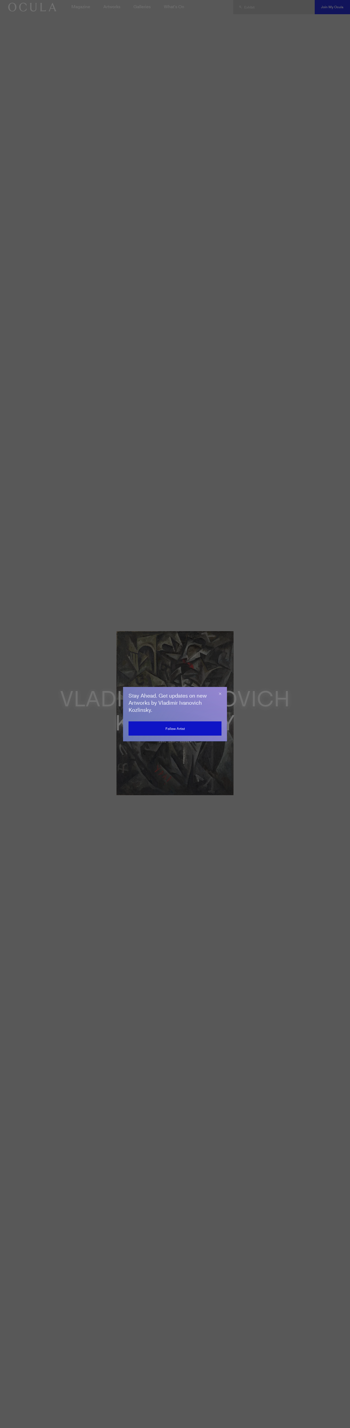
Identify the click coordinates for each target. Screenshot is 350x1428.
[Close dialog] (220, 694)
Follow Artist (175, 729)
